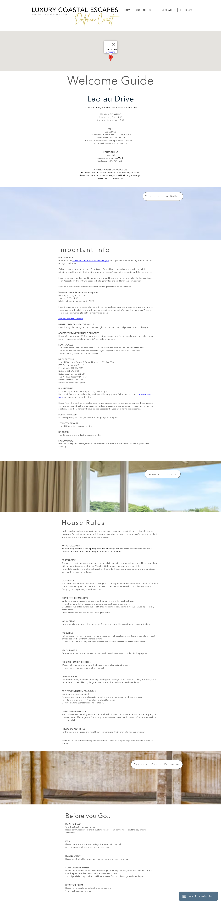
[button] (145, 10)
